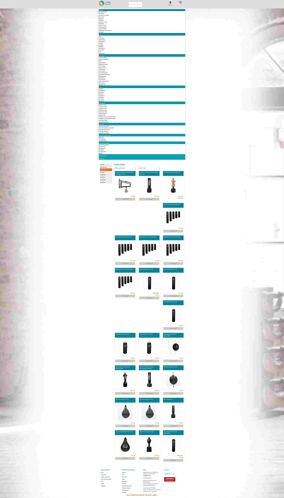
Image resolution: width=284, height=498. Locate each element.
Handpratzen (103, 174)
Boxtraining (102, 169)
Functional (124, 477)
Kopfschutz (102, 177)
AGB (102, 481)
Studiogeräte (124, 481)
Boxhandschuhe (103, 167)
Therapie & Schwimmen (127, 485)
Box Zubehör (103, 179)
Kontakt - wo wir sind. (105, 477)
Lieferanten (103, 485)
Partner (102, 483)
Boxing (123, 479)
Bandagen (102, 164)
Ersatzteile (124, 483)
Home (102, 472)
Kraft (123, 474)
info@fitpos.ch (147, 475)
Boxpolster (102, 172)
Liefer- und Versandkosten (106, 479)
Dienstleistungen (125, 490)
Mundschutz (102, 182)
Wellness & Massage (126, 488)
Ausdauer (124, 472)
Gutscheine (124, 492)
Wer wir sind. (103, 474)
